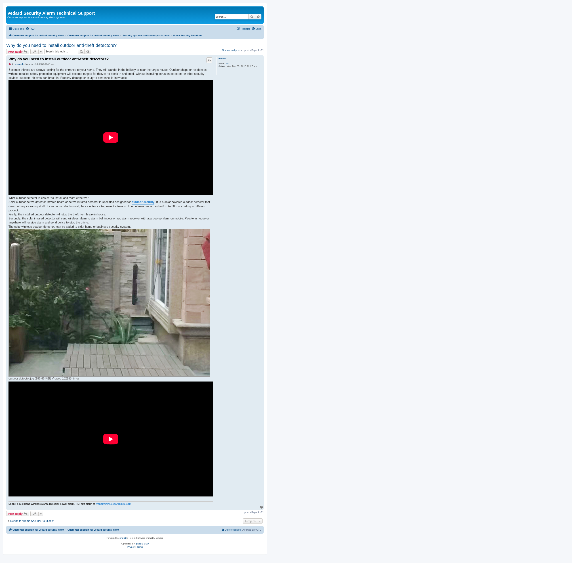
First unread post (231, 50)
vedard (222, 58)
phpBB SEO (142, 543)
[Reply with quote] (209, 60)
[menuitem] (30, 28)
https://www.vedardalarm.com (113, 504)
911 (227, 63)
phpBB (123, 538)
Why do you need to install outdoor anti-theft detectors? (61, 45)
